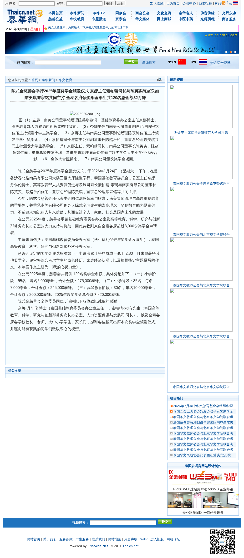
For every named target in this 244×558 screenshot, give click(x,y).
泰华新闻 (48, 80)
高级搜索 (149, 62)
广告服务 (82, 539)
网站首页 (33, 539)
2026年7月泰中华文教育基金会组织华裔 (203, 406)
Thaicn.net (130, 546)
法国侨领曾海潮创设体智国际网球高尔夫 (203, 422)
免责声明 (130, 539)
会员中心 (189, 3)
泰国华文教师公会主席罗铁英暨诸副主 (201, 183)
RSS (218, 3)
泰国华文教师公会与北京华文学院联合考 (203, 417)
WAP (143, 539)
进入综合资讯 (220, 63)
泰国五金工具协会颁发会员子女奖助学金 (203, 411)
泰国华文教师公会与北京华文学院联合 (201, 234)
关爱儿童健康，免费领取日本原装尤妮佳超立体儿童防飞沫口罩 (88, 27)
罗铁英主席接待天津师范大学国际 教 (201, 133)
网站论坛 (173, 539)
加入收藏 (156, 3)
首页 (34, 80)
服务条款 (66, 539)
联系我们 (98, 539)
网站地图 (114, 539)
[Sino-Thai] (226, 52)
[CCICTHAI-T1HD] (231, 52)
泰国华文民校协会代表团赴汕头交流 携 (202, 455)
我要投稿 (205, 3)
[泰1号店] (235, 52)
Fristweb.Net (97, 546)
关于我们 (49, 539)
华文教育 (65, 80)
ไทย (230, 3)
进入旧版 (157, 539)
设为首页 (173, 3)
